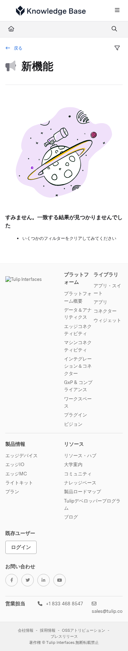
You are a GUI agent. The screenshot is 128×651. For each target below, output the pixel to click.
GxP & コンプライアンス (78, 385)
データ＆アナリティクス (78, 313)
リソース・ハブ (80, 455)
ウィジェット (107, 320)
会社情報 (25, 630)
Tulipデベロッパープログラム (92, 504)
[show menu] (117, 10)
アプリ (100, 302)
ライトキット (19, 482)
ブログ (71, 517)
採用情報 (47, 630)
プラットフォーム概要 (78, 297)
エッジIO (14, 464)
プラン (12, 491)
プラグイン (75, 415)
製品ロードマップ (82, 491)
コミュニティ (78, 473)
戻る (17, 48)
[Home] (50, 10)
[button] (112, 633)
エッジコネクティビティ (78, 329)
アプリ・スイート (107, 289)
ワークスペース (78, 402)
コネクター (105, 311)
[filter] (117, 48)
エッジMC (16, 473)
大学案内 (73, 464)
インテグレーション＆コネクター (78, 366)
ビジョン (73, 424)
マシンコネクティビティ (78, 345)
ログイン (21, 547)
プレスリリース (64, 636)
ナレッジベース (80, 482)
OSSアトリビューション (83, 630)
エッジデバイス (21, 455)
